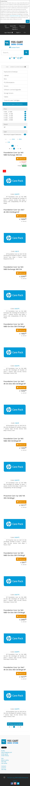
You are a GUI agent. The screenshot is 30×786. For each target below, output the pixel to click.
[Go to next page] (18, 149)
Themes (14, 27)
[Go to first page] (10, 149)
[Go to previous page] (12, 149)
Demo (6, 27)
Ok (27, 21)
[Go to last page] (20, 149)
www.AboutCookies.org (15, 15)
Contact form (15, 47)
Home (7, 66)
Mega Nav (14, 29)
